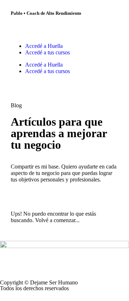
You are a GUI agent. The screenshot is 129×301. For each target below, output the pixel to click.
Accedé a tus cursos (47, 52)
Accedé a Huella (44, 46)
